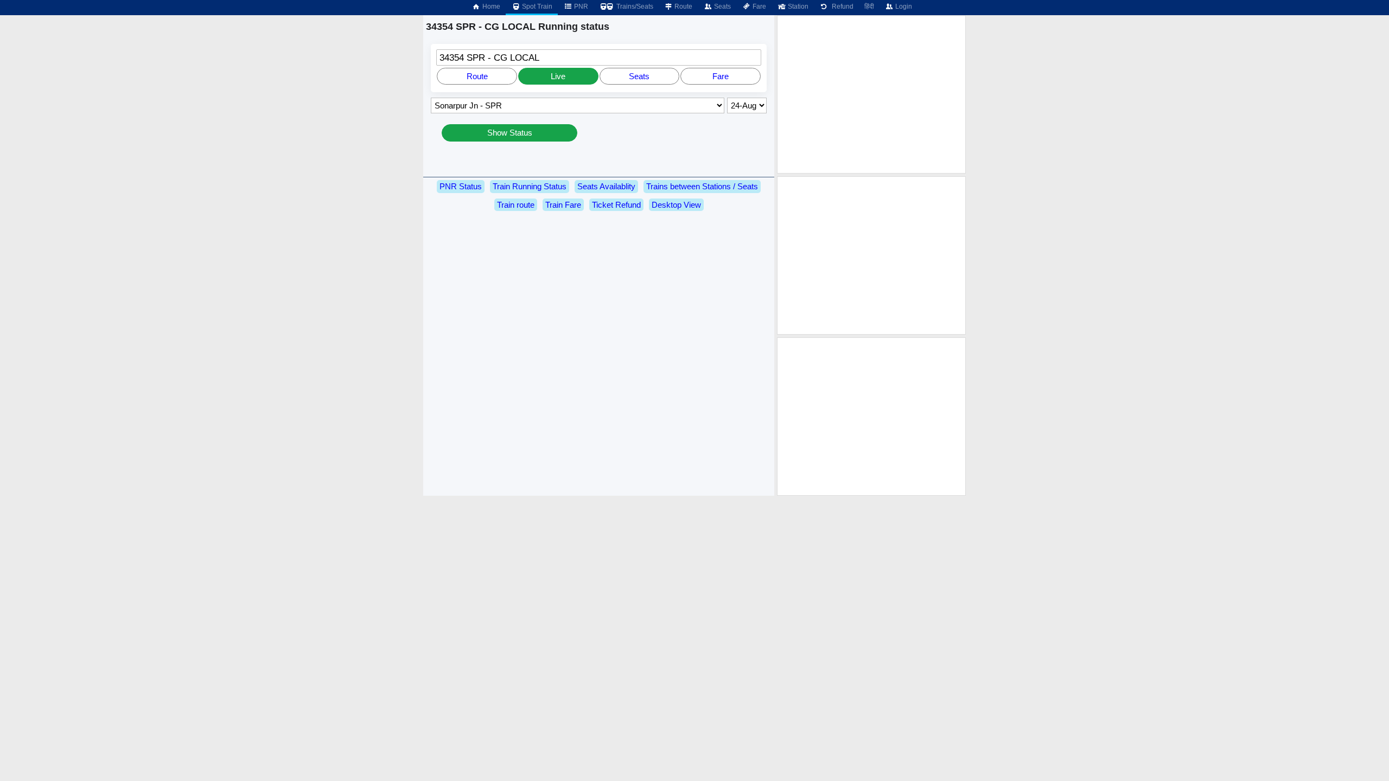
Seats (721, 6)
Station (797, 6)
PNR (580, 6)
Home (490, 6)
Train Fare (563, 204)
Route (682, 6)
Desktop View (676, 204)
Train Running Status (529, 186)
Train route (515, 204)
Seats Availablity (606, 186)
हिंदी (869, 6)
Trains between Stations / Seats (702, 186)
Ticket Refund (616, 204)
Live (558, 76)
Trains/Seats (634, 6)
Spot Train (536, 6)
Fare (758, 6)
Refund (841, 6)
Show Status (509, 132)
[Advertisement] (871, 94)
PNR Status (460, 186)
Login (903, 6)
